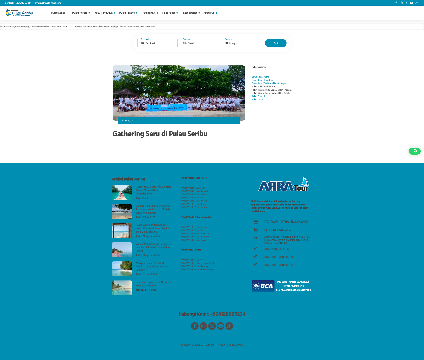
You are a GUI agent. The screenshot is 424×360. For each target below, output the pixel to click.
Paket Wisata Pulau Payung (194, 239)
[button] (415, 151)
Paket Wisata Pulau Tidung (194, 226)
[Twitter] (406, 2)
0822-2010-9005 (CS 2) (278, 257)
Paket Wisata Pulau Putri (193, 197)
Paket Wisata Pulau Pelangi (194, 200)
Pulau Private (127, 12)
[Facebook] (396, 2)
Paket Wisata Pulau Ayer (193, 187)
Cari (276, 43)
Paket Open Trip (259, 96)
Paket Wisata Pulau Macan (194, 194)
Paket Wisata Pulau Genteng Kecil (197, 262)
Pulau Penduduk (103, 12)
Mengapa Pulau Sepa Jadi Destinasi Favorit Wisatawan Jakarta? (152, 266)
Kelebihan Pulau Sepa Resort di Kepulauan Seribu (153, 283)
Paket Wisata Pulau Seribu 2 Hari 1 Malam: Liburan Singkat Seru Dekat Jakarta (153, 228)
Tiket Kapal (168, 12)
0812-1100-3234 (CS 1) (277, 248)
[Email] (416, 2)
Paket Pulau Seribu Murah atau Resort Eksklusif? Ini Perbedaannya (153, 190)
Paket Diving (258, 99)
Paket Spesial (189, 12)
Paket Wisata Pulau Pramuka (195, 236)
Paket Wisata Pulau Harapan (195, 233)
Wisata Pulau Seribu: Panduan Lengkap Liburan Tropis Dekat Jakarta (153, 247)
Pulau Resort (79, 12)
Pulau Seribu (58, 12)
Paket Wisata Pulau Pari (192, 230)
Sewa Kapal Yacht (260, 76)
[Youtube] (411, 2)
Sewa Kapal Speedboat (263, 80)
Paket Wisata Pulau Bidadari (194, 190)
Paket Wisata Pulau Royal (193, 203)
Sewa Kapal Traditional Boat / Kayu (269, 83)
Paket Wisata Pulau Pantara (194, 207)
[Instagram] (401, 2)
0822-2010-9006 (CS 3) (278, 265)
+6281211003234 (227, 314)
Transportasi (148, 12)
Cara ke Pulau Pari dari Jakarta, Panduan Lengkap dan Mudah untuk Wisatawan (153, 209)
